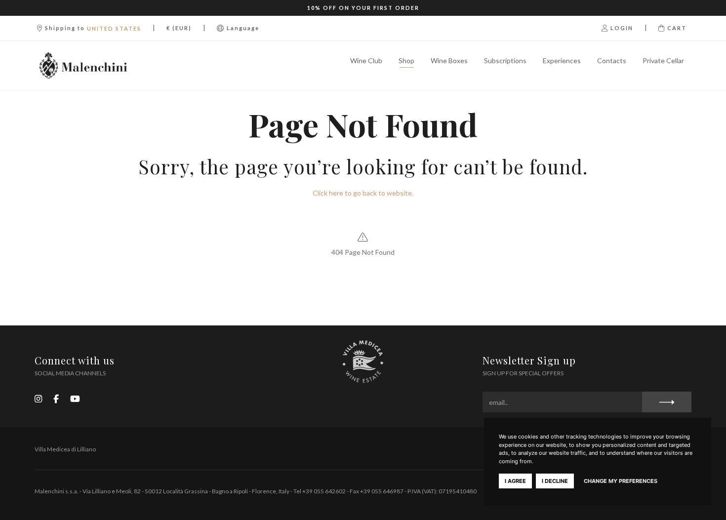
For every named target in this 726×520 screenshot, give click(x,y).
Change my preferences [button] (620, 481)
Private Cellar (663, 60)
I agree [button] (515, 481)
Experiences (562, 60)
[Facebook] (56, 398)
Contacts (611, 60)
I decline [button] (555, 481)
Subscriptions (505, 60)
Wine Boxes (449, 60)
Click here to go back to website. (363, 193)
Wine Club (366, 60)
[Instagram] (38, 398)
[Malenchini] (83, 65)
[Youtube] (75, 398)
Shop (406, 60)
